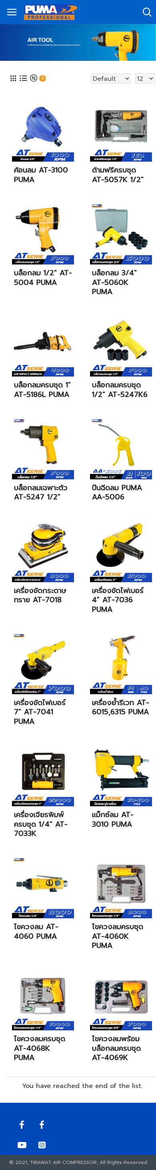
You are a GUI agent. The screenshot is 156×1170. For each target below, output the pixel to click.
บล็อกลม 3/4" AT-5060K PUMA (114, 282)
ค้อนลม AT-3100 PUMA (41, 175)
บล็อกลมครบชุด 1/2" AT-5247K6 (120, 390)
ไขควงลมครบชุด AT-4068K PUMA (39, 1048)
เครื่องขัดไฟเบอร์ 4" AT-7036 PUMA (118, 600)
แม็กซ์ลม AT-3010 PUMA (113, 819)
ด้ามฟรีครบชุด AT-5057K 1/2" (118, 175)
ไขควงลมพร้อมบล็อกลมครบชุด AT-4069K (116, 1048)
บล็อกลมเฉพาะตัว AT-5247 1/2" (41, 492)
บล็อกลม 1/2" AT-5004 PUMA (43, 277)
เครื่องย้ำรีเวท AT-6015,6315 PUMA (120, 707)
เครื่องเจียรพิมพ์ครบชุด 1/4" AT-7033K (41, 824)
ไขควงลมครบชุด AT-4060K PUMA (117, 936)
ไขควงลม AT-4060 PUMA (36, 931)
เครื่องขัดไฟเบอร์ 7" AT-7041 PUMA (40, 712)
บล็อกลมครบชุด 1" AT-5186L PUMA (42, 390)
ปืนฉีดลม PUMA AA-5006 (117, 492)
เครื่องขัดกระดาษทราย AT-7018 (40, 595)
